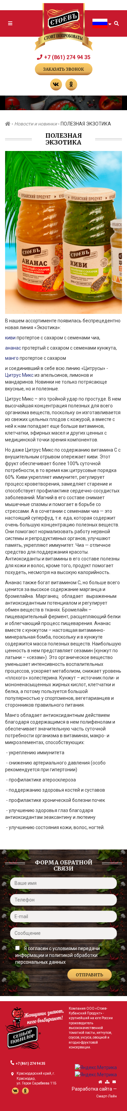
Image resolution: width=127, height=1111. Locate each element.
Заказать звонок (63, 69)
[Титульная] (100, 1082)
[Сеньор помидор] (34, 1027)
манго (12, 358)
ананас (13, 348)
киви (11, 337)
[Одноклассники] (71, 84)
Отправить (89, 974)
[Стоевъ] (64, 27)
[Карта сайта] (107, 1082)
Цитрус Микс (19, 375)
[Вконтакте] (56, 84)
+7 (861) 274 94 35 (67, 57)
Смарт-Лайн (106, 1096)
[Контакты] (114, 1082)
